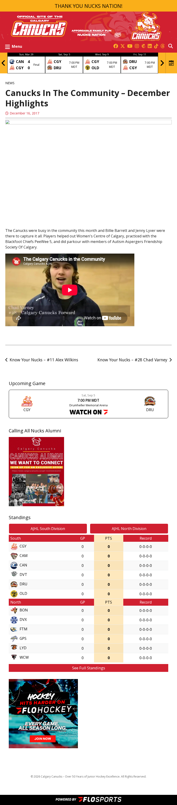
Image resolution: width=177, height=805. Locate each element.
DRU (23, 584)
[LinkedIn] (150, 46)
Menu (17, 46)
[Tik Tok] (156, 46)
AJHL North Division (129, 528)
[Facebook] (115, 46)
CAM (24, 555)
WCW (24, 657)
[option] (26, 63)
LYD (23, 648)
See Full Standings (88, 667)
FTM (23, 629)
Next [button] (162, 63)
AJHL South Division (48, 528)
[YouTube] (130, 46)
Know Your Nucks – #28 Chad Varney (132, 359)
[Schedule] (171, 63)
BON (24, 610)
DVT (23, 574)
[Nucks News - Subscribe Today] (143, 46)
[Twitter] (122, 46)
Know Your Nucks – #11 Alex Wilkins (44, 359)
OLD (23, 593)
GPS (23, 638)
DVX (23, 619)
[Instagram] (137, 46)
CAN (23, 565)
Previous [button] (3, 63)
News (10, 83)
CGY (23, 546)
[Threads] (162, 46)
